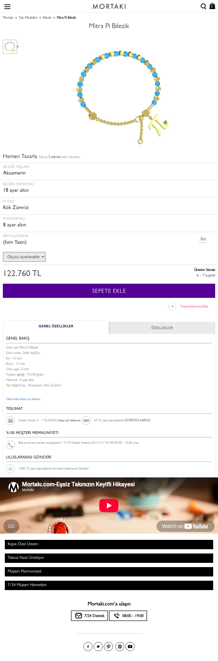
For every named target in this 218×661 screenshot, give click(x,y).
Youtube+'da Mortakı (130, 646)
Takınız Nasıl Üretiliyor (26, 558)
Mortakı (8, 18)
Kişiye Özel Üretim (23, 544)
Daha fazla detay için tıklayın (23, 399)
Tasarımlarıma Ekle (194, 307)
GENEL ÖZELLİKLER (56, 327)
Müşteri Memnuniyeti (24, 572)
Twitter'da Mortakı (98, 646)
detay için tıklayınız (69, 420)
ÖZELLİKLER (162, 328)
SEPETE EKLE (109, 291)
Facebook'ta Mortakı (88, 646)
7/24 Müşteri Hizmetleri (27, 585)
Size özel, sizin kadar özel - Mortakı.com (109, 5)
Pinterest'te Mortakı (108, 646)
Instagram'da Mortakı (119, 646)
